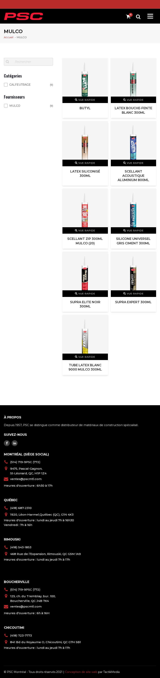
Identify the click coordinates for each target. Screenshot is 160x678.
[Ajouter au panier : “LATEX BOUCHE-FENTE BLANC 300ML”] (150, 63)
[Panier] (129, 17)
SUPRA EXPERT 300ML (133, 302)
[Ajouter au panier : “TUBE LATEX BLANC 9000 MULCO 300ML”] (102, 320)
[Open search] (138, 16)
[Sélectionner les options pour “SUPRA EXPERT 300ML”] (150, 257)
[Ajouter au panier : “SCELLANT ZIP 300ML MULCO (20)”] (102, 193)
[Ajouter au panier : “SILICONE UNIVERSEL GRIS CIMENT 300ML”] (150, 193)
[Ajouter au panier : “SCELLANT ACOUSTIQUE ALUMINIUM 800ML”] (150, 126)
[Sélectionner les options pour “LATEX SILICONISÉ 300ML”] (102, 126)
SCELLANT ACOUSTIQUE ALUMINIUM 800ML (133, 176)
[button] (28, 85)
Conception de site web (81, 672)
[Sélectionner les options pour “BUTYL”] (102, 63)
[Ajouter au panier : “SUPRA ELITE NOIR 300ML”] (102, 257)
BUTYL (85, 108)
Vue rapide (86, 99)
